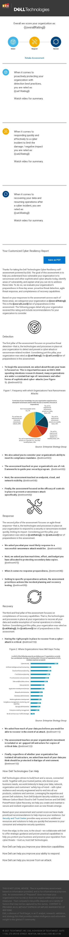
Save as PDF (54, 260)
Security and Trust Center (14, 818)
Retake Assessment (34, 58)
